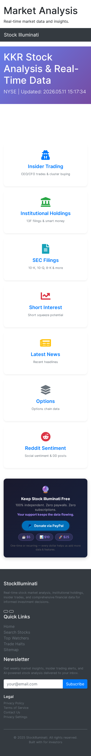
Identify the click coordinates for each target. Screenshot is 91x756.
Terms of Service (16, 708)
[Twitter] (6, 611)
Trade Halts (14, 643)
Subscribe (75, 684)
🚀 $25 (64, 537)
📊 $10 (45, 537)
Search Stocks (17, 632)
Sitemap (11, 649)
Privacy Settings (15, 717)
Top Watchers (16, 638)
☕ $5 (26, 537)
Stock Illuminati (21, 35)
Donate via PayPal (48, 526)
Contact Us (12, 712)
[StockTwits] (11, 611)
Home (9, 626)
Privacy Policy (14, 703)
